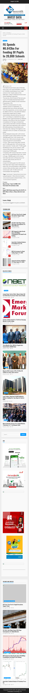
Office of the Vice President (18, 176)
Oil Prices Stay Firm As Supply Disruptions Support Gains (7, 216)
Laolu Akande (9, 174)
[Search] (21, 28)
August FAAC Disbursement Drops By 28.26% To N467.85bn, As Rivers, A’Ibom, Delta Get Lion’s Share (14, 191)
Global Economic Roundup (9, 601)
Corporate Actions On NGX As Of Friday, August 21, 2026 (7, 262)
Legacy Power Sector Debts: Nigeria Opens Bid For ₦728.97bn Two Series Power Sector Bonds (14, 283)
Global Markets (7, 626)
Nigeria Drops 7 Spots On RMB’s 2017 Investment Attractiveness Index (12, 183)
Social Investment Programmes (9, 179)
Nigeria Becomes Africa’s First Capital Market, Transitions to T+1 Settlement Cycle (14, 412)
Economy (5, 40)
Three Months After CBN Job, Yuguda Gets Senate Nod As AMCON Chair (14, 334)
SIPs (24, 177)
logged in (12, 203)
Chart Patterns (7, 652)
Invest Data (14, 17)
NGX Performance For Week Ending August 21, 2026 (7, 253)
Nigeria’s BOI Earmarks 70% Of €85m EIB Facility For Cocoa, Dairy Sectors (14, 360)
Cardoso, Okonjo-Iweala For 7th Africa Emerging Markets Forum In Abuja (14, 308)
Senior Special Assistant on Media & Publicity (12, 177)
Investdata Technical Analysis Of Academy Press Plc (7, 244)
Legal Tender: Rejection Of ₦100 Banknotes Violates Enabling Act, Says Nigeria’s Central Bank (14, 385)
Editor (5, 59)
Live (26, 28)
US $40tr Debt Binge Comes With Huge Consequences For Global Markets (7, 225)
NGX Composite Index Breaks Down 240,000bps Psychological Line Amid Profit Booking (7, 234)
